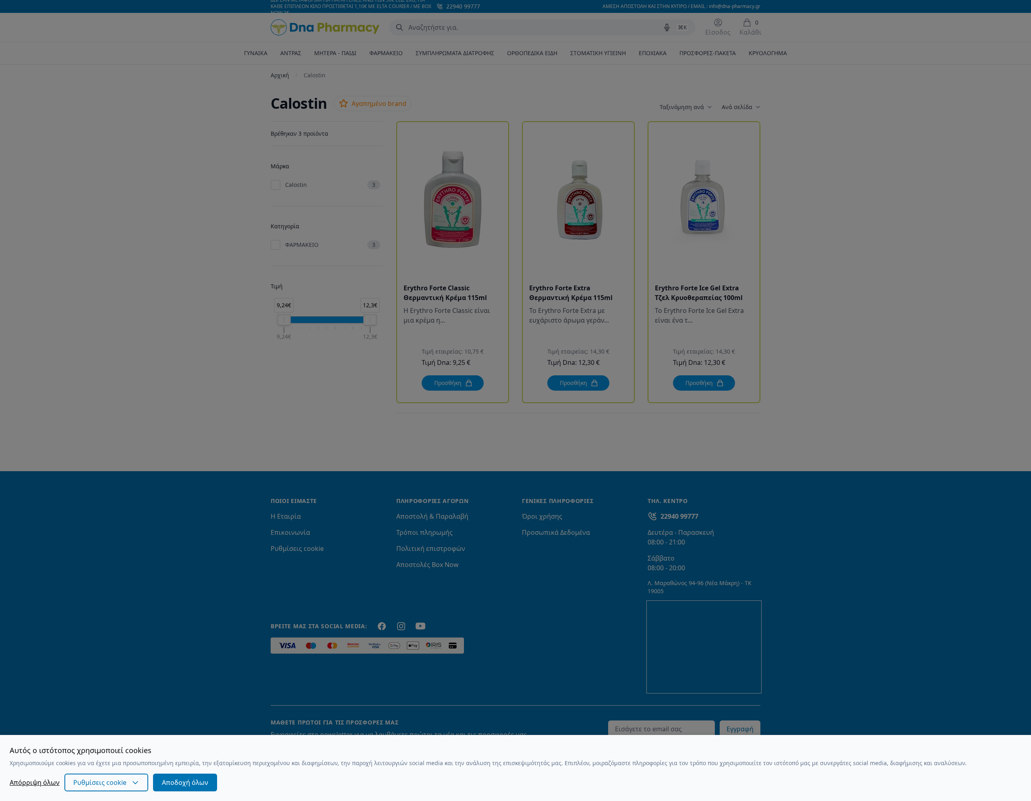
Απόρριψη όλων (35, 782)
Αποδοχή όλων (185, 782)
